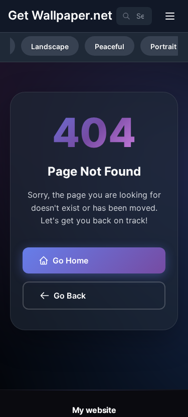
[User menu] (170, 16)
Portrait (163, 46)
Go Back (70, 296)
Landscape (50, 46)
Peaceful (109, 46)
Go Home (70, 260)
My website (94, 410)
